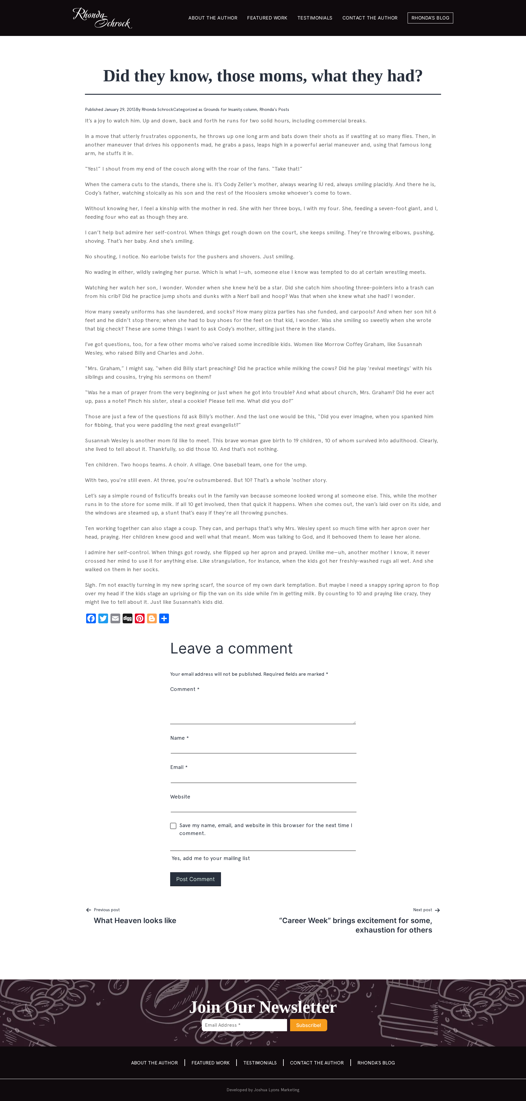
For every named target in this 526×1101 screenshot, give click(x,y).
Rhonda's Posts (274, 109)
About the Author (212, 18)
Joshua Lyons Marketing (277, 1089)
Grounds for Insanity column (230, 109)
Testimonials (315, 18)
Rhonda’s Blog (431, 18)
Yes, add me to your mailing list (210, 858)
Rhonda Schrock (157, 109)
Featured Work (267, 18)
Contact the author (370, 18)
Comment (184, 689)
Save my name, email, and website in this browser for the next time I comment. (265, 829)
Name (179, 738)
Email (179, 767)
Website (180, 796)
